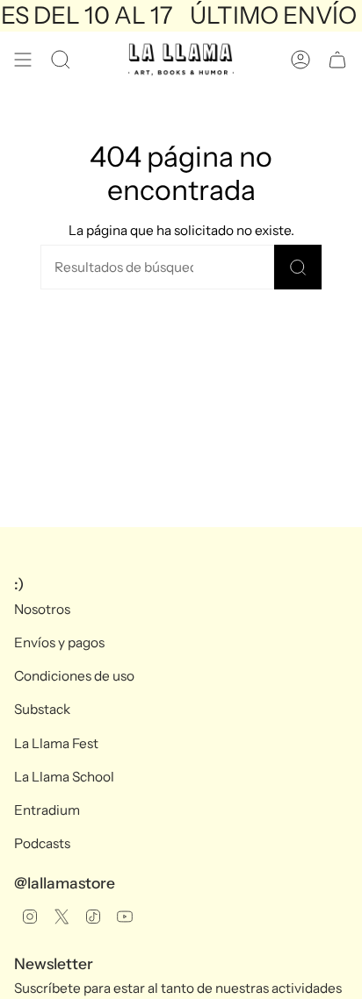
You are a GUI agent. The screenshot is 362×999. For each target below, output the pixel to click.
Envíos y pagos (59, 642)
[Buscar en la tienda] (298, 267)
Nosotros (42, 609)
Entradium (47, 810)
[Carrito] (337, 59)
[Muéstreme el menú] (22, 59)
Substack (42, 709)
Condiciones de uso (74, 675)
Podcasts (42, 843)
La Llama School (64, 776)
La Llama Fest (56, 743)
